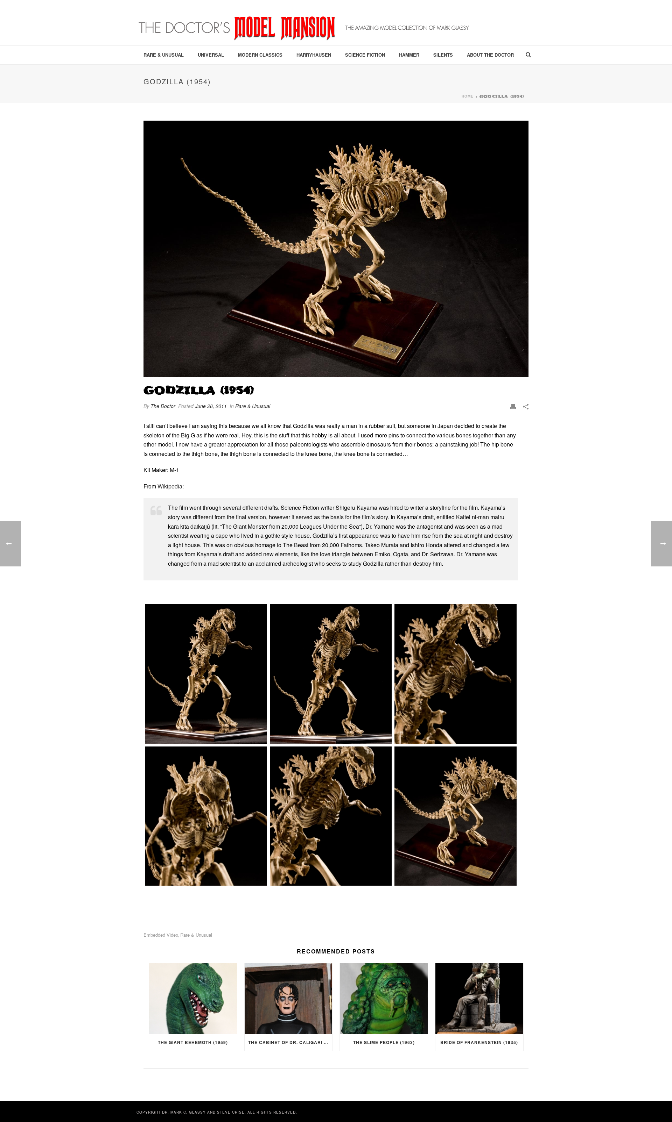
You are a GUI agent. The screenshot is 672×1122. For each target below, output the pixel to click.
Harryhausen (313, 54)
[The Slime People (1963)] (384, 998)
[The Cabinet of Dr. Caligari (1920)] (288, 998)
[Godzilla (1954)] (336, 249)
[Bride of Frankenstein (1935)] (479, 998)
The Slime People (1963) (384, 1042)
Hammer (409, 54)
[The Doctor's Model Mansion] (304, 22)
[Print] (513, 406)
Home (468, 96)
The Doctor (162, 405)
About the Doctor (490, 54)
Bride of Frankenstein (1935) (479, 1042)
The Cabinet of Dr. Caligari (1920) (290, 1042)
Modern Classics (260, 54)
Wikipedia (170, 486)
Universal (211, 54)
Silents (443, 54)
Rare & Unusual (164, 54)
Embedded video (161, 934)
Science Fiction (365, 54)
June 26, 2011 (211, 405)
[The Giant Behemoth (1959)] (193, 998)
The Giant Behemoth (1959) (193, 1042)
